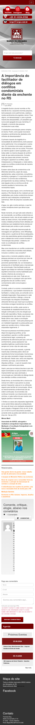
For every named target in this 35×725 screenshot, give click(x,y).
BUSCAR (18, 58)
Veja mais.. (28, 668)
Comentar (24, 518)
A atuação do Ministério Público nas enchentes (17, 477)
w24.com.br (20, 686)
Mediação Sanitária (7, 492)
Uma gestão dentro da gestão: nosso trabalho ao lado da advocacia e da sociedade (16, 473)
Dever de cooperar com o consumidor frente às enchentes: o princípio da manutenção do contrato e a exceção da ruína (17, 482)
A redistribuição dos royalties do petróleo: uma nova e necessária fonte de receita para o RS (17, 488)
